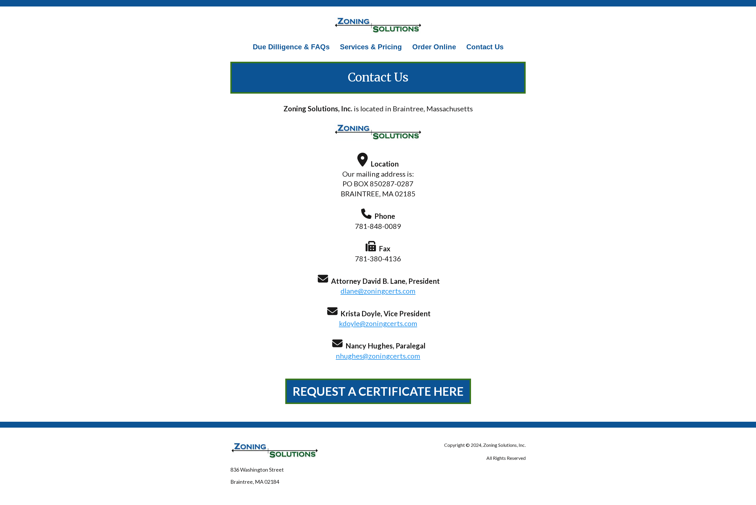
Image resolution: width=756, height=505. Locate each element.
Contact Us (485, 47)
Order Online (434, 47)
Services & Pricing (371, 47)
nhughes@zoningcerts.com (378, 355)
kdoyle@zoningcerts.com (378, 323)
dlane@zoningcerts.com (378, 290)
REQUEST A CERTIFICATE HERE (378, 391)
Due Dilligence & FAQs (291, 47)
